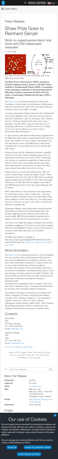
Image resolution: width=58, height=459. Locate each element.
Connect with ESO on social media (19, 347)
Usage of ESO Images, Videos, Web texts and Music (29, 352)
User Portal (41, 3)
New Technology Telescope (39, 399)
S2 (30, 386)
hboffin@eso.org (16, 329)
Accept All (12, 447)
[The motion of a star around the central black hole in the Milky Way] (29, 64)
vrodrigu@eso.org (17, 343)
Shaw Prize (12, 101)
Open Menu (10, 8)
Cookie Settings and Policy (29, 454)
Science (31, 3)
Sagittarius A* (37, 386)
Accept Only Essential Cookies (37, 447)
